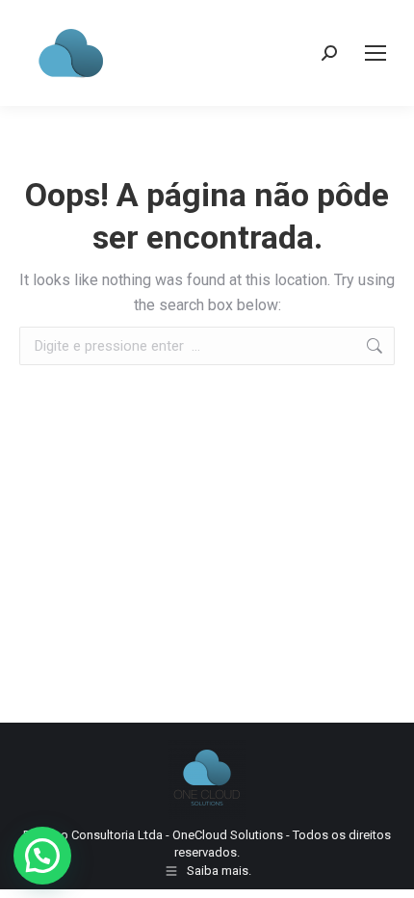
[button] (42, 856)
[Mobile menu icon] (375, 53)
